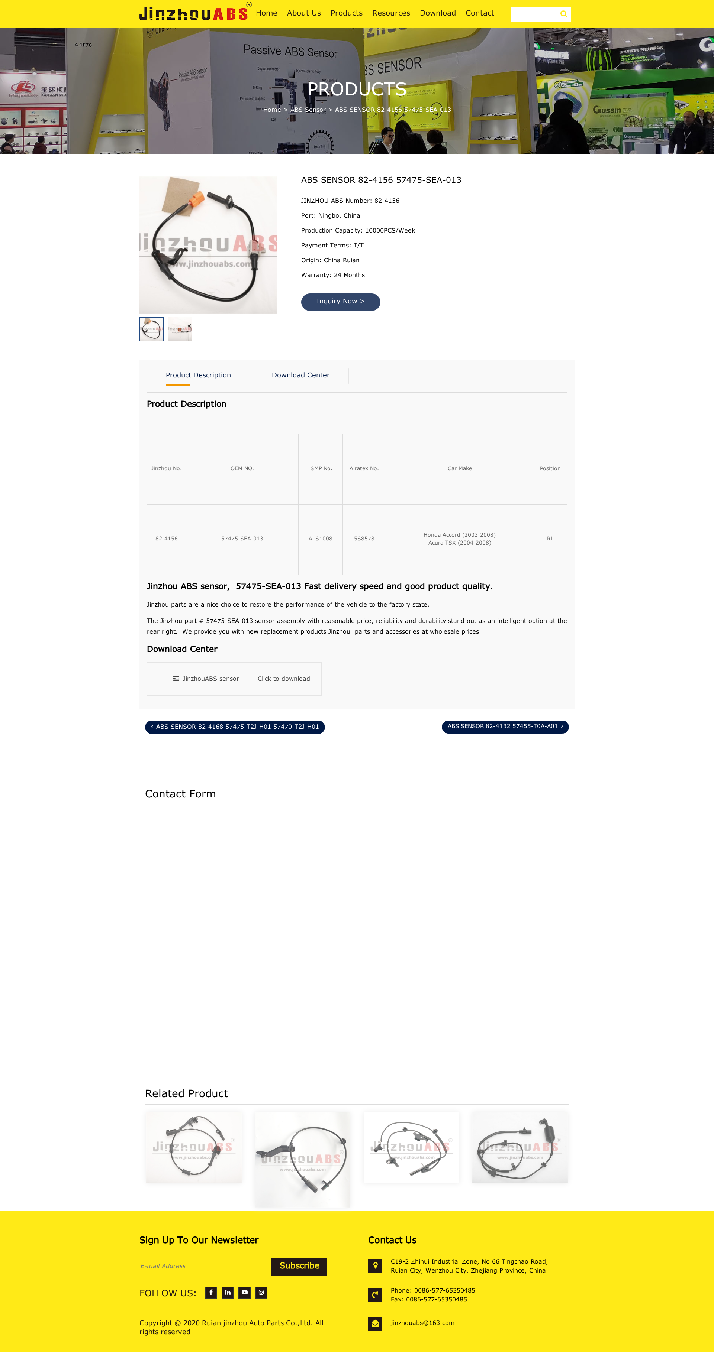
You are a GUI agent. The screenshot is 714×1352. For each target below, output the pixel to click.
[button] (275, 233)
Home (272, 110)
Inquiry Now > (340, 302)
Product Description (198, 376)
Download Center (301, 376)
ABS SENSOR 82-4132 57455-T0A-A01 (503, 726)
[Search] (563, 14)
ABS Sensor (308, 110)
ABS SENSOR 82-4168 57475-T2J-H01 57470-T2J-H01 (237, 727)
